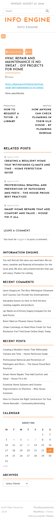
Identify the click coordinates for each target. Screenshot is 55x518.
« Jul (5, 465)
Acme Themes (46, 515)
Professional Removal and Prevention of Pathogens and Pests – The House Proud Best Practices (26, 364)
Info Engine (28, 20)
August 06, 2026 (13, 205)
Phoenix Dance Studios (30, 321)
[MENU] (3, 36)
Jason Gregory (10, 290)
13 (28, 445)
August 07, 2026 (13, 181)
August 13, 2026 (13, 157)
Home (10, 77)
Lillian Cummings (11, 327)
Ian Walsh (8, 310)
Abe (29, 52)
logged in (21, 239)
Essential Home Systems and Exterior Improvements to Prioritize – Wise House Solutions (24, 389)
